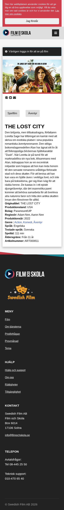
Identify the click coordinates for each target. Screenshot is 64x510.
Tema (8, 348)
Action (18, 222)
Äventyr (37, 222)
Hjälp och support (15, 370)
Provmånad (11, 341)
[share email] (14, 97)
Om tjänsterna (13, 326)
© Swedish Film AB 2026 (21, 504)
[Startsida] (16, 33)
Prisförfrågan (12, 333)
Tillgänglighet (13, 391)
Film (7, 319)
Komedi (27, 222)
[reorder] (55, 32)
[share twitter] (10, 97)
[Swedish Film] (32, 292)
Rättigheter (11, 384)
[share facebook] (6, 97)
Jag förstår (32, 21)
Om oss (9, 377)
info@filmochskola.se (17, 435)
